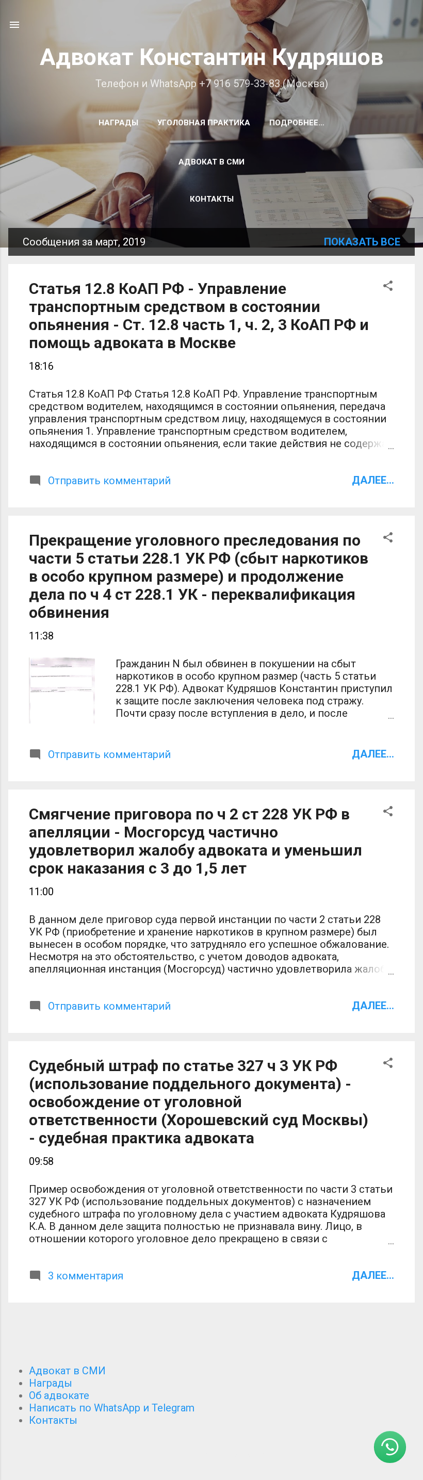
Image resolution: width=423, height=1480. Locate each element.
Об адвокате (59, 1395)
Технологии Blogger (218, 1453)
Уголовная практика (203, 122)
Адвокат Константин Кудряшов (211, 57)
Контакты (212, 199)
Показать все (362, 242)
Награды (118, 122)
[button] (388, 286)
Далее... (373, 480)
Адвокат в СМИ (211, 162)
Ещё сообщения (211, 1339)
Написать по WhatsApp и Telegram (111, 1408)
